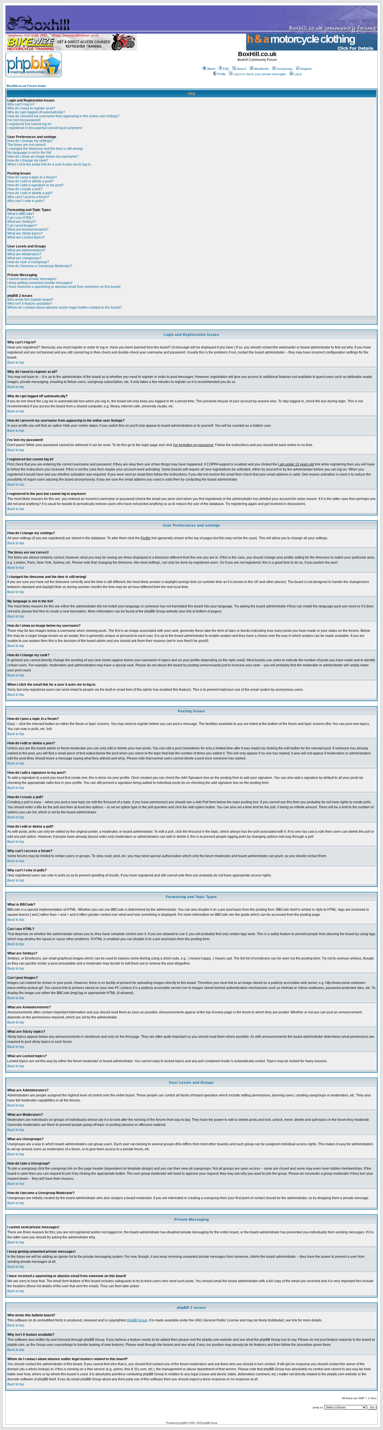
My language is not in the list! (29, 153)
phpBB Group (137, 1320)
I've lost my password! (23, 120)
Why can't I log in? (21, 104)
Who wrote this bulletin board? (30, 300)
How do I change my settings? (30, 141)
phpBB (183, 1422)
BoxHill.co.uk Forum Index (26, 86)
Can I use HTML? (20, 218)
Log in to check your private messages (259, 74)
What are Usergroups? (24, 258)
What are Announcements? (28, 229)
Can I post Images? (22, 226)
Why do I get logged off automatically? (36, 112)
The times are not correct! (26, 145)
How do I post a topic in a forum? (32, 177)
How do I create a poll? (24, 189)
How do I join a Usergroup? (28, 262)
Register (306, 68)
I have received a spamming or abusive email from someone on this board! (64, 287)
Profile (221, 74)
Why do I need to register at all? (31, 108)
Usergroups (284, 68)
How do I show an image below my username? (43, 157)
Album (211, 68)
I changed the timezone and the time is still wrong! (45, 149)
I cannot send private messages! (31, 279)
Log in (298, 74)
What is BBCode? (20, 214)
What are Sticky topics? (25, 233)
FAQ (226, 68)
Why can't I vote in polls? (26, 201)
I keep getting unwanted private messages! (39, 283)
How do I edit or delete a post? (30, 181)
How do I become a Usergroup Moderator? (39, 266)
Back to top (15, 362)
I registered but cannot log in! (29, 124)
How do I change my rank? (27, 160)
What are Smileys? (21, 222)
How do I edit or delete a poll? (30, 193)
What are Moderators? (24, 254)
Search (241, 68)
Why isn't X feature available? (29, 304)
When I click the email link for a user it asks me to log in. (49, 164)
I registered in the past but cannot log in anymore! (44, 128)
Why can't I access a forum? (28, 197)
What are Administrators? (26, 250)
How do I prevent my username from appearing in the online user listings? (63, 116)
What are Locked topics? (26, 237)
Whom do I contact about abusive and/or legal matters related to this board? (64, 307)
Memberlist (261, 68)
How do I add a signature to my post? (35, 185)
